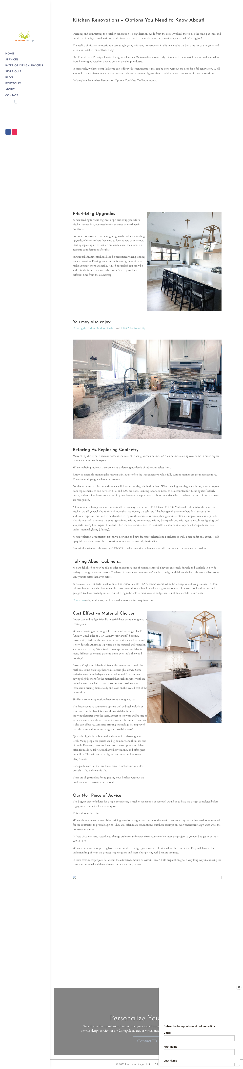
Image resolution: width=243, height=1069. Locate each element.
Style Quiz (13, 71)
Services (11, 59)
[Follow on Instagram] (14, 132)
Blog (9, 77)
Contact (11, 95)
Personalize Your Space (147, 1018)
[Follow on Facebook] (8, 132)
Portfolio (13, 83)
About (10, 89)
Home (9, 53)
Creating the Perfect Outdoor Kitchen (94, 328)
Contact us (79, 600)
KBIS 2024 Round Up (133, 328)
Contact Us (147, 1041)
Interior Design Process (24, 65)
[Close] (238, 987)
